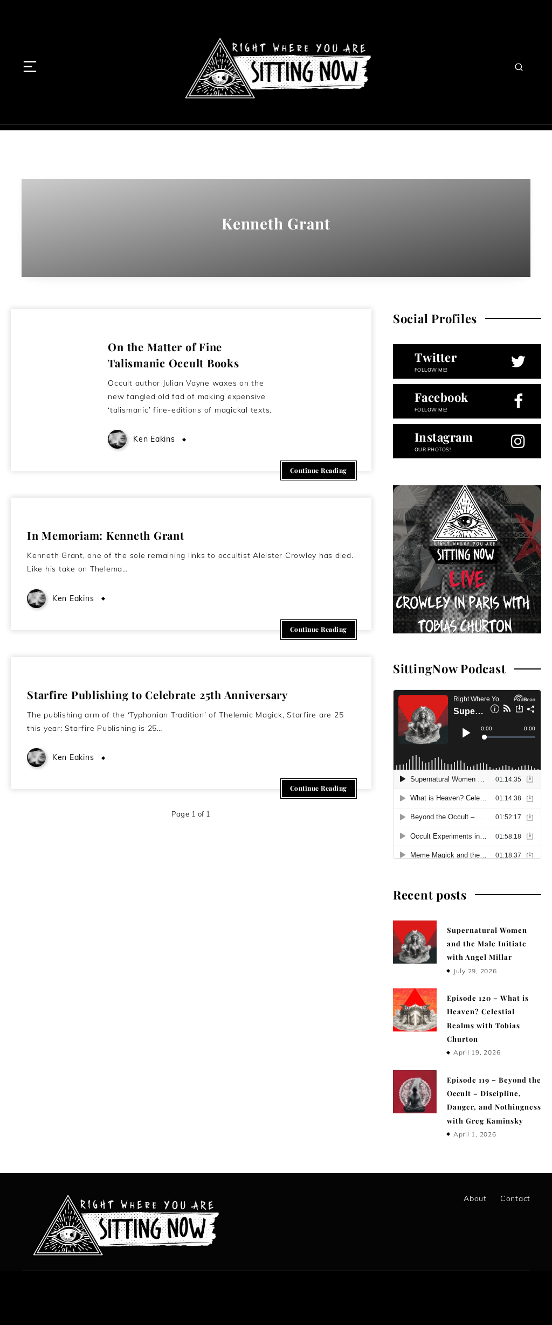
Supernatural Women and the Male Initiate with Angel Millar (487, 943)
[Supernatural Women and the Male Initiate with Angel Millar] (414, 942)
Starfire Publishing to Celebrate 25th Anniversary (157, 694)
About (475, 1198)
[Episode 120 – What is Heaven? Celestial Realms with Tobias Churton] (414, 1009)
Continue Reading (318, 470)
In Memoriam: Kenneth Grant (105, 535)
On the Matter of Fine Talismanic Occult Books (173, 354)
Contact (515, 1198)
